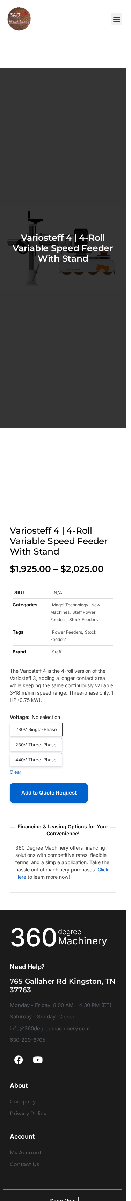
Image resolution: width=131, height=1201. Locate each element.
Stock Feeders (83, 619)
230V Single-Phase (36, 729)
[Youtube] (37, 1060)
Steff (56, 651)
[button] (116, 19)
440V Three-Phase (36, 759)
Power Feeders (67, 632)
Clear (15, 772)
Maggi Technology (70, 604)
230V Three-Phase (36, 744)
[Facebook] (18, 1060)
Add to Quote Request (49, 792)
